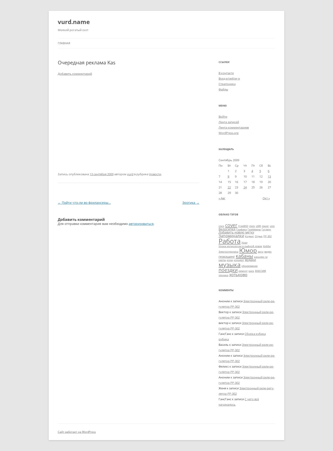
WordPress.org (229, 133)
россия (260, 270)
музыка (230, 264)
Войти (223, 117)
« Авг (222, 198)
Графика (241, 229)
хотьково (238, 274)
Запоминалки (231, 235)
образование (249, 266)
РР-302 (267, 236)
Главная (64, 43)
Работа (230, 241)
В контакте (226, 73)
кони (230, 260)
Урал (244, 242)
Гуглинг (266, 229)
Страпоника (227, 84)
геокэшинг (227, 256)
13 (269, 176)
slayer (265, 226)
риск (251, 271)
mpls (252, 226)
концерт (239, 260)
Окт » (266, 198)
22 (229, 187)
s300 (258, 226)
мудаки (250, 260)
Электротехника (228, 251)
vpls (272, 226)
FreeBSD (243, 226)
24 (245, 187)
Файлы (223, 89)
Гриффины (254, 229)
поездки (228, 270)
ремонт (243, 271)
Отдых (259, 236)
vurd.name (74, 22)
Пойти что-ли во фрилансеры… (84, 202)
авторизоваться (141, 224)
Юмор (248, 250)
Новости (155, 174)
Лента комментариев (234, 127)
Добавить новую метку (236, 232)
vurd (130, 174)
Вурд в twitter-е (229, 78)
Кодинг (249, 236)
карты (222, 260)
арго (260, 251)
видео (268, 251)
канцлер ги (261, 256)
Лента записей (229, 122)
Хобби (267, 246)
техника (223, 275)
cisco (221, 226)
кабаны (244, 256)
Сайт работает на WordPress (77, 432)
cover (231, 225)
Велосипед (227, 229)
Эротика (190, 202)
